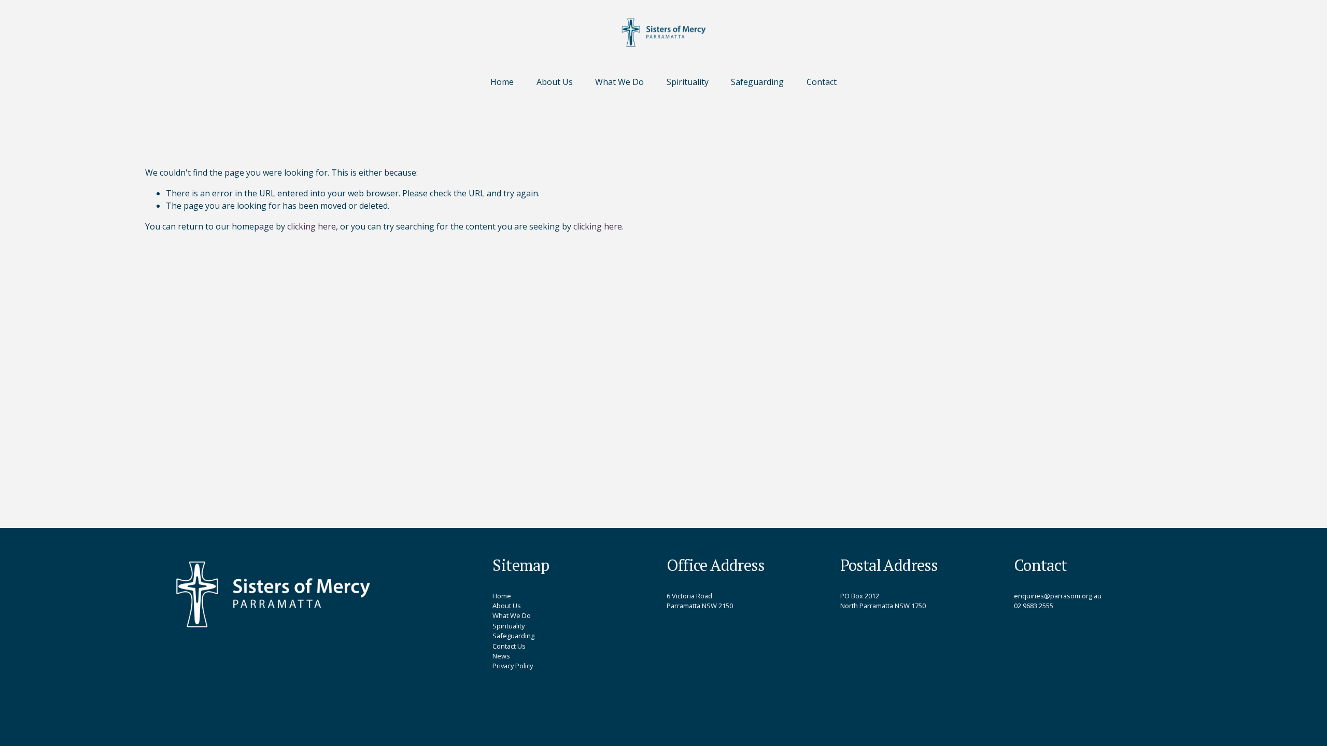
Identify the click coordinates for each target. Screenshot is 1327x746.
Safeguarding (757, 82)
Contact (822, 82)
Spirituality (688, 82)
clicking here (311, 226)
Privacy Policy (512, 665)
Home (502, 82)
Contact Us (509, 646)
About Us (555, 82)
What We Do (619, 82)
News (501, 656)
